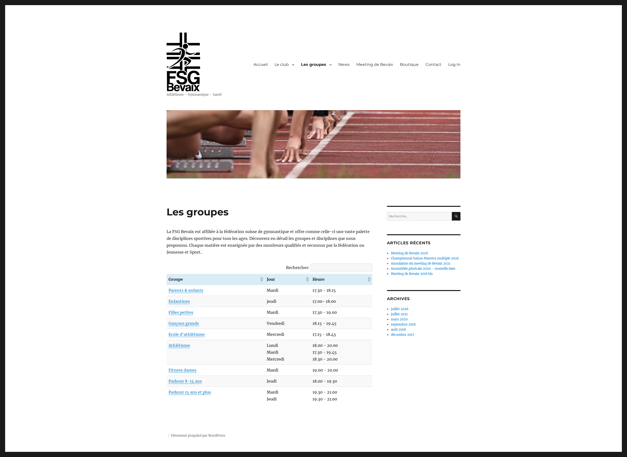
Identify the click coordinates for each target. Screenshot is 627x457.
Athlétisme (179, 345)
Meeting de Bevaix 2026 (409, 253)
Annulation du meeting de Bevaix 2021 (420, 263)
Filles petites (181, 312)
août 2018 (398, 330)
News (344, 64)
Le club (282, 64)
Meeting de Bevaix (374, 64)
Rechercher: (298, 267)
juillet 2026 (400, 309)
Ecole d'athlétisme (187, 334)
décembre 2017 (402, 335)
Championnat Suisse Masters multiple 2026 (425, 258)
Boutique (409, 64)
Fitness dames (182, 370)
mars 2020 (399, 319)
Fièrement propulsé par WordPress (198, 436)
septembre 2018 (403, 324)
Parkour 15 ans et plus (190, 392)
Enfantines (179, 301)
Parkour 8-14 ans (185, 381)
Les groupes (313, 64)
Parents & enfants (186, 290)
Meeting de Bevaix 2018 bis (412, 274)
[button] (261, 279)
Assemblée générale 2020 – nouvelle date (423, 269)
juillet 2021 (399, 314)
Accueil (260, 64)
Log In (454, 64)
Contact (433, 64)
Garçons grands (184, 323)
